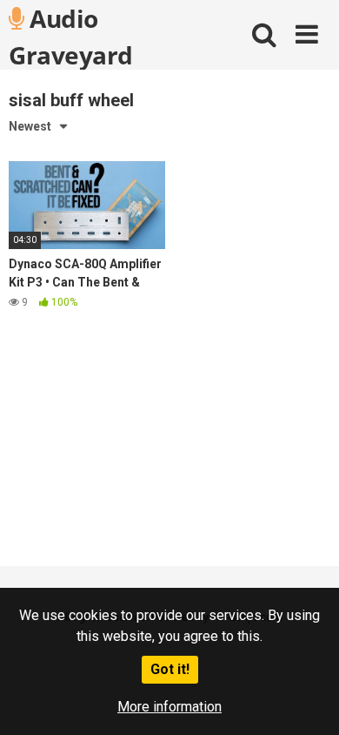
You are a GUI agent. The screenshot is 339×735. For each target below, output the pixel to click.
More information (169, 706)
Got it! (169, 669)
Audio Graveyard (71, 36)
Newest (30, 126)
